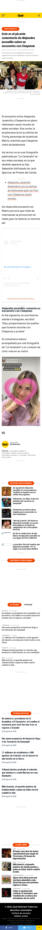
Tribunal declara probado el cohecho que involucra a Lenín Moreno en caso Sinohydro (20, 772)
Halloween (7, 457)
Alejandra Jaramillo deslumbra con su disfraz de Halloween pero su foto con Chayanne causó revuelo (23, 190)
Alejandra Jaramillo (18, 451)
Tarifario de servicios (21, 913)
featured (32, 455)
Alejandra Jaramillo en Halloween (16, 453)
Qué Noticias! (15, 444)
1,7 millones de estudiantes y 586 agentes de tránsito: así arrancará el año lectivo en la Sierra (20, 755)
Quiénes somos (21, 916)
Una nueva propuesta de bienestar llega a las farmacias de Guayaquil (21, 740)
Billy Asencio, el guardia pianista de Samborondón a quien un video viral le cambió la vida (20, 789)
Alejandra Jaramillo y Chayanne (15, 455)
